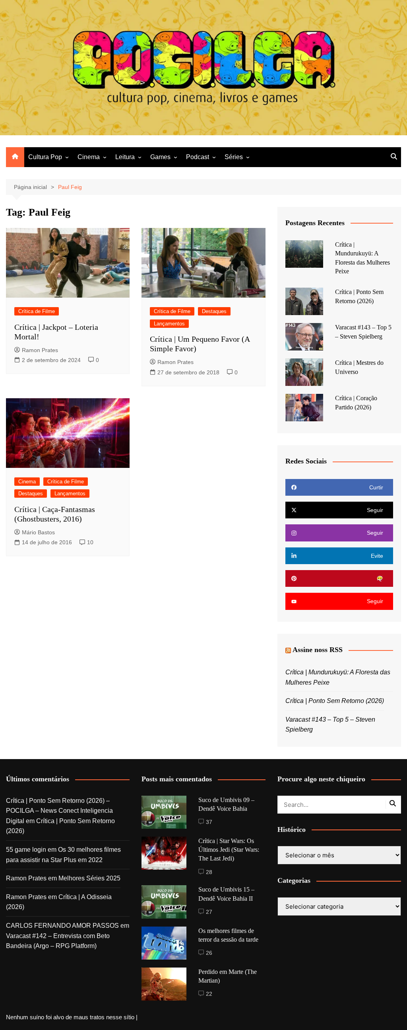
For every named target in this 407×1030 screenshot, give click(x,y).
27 (209, 912)
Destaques (214, 311)
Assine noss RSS (318, 650)
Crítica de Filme (36, 311)
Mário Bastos (38, 532)
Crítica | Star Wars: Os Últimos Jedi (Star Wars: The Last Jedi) (228, 849)
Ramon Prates (40, 350)
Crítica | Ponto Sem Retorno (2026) (334, 700)
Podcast (197, 157)
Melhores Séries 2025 (89, 878)
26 (209, 953)
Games (160, 157)
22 (209, 994)
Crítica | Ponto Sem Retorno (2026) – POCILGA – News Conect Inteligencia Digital (59, 810)
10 (90, 542)
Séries (234, 157)
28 (209, 872)
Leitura (125, 157)
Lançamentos (169, 324)
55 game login (26, 849)
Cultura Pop (45, 157)
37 (209, 822)
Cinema (89, 157)
